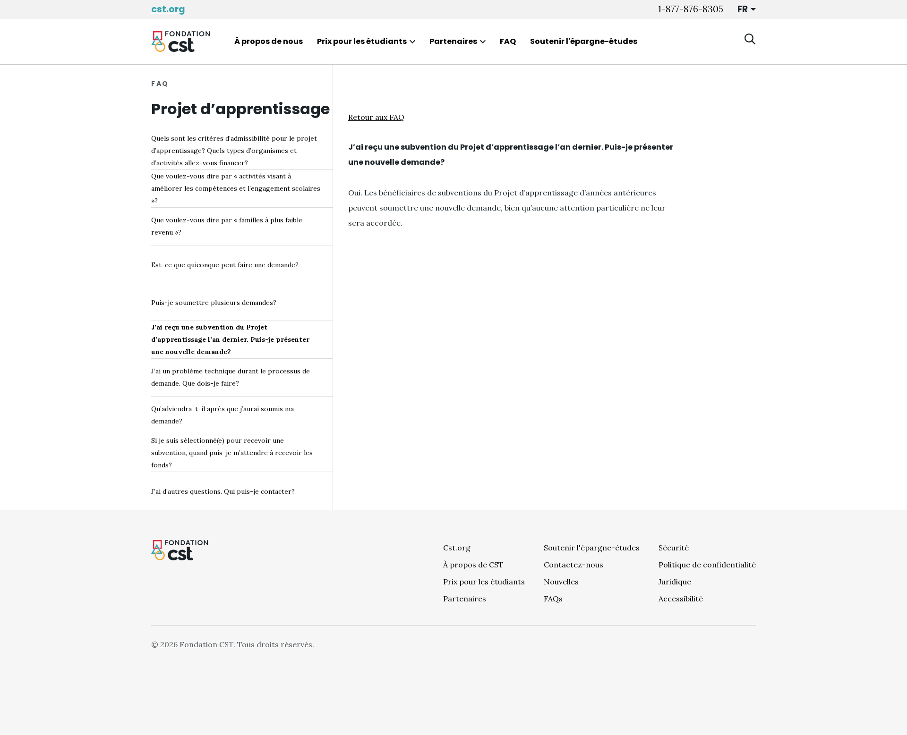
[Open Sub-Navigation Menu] (412, 41)
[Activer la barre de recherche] (750, 39)
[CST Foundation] (180, 41)
